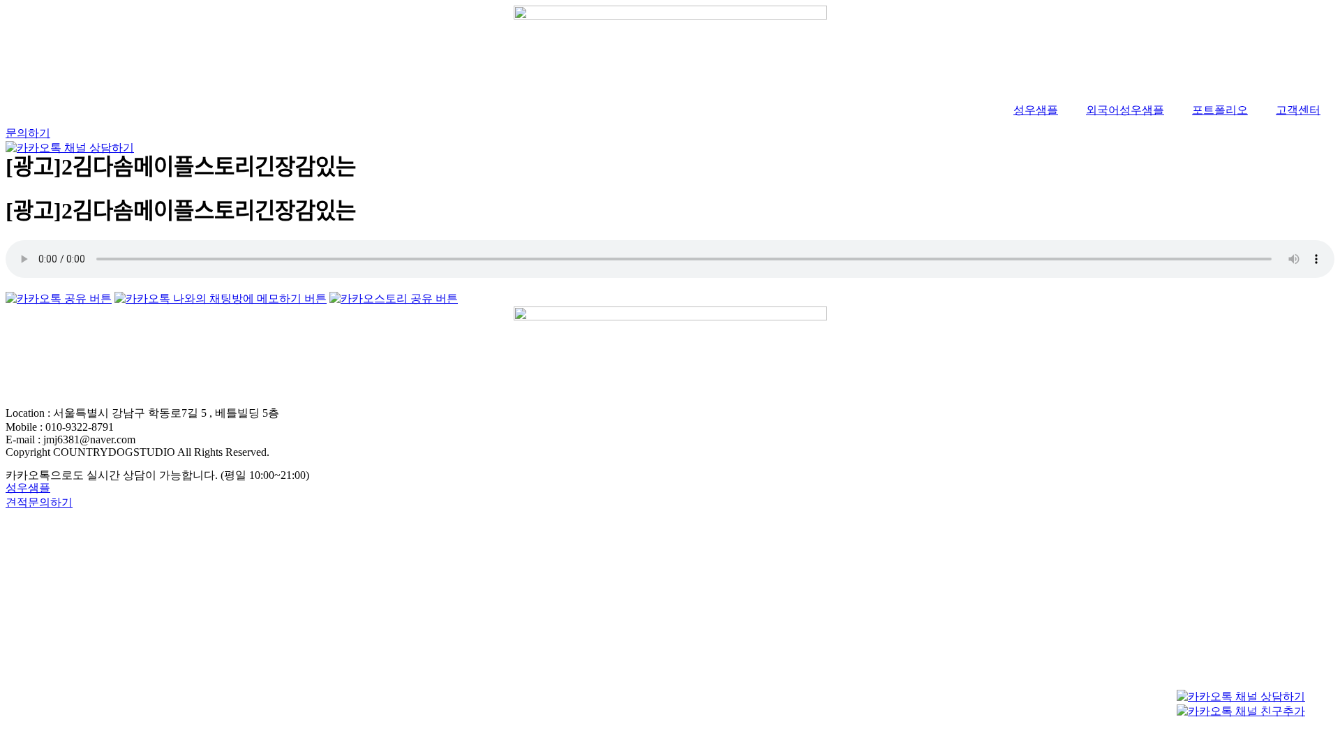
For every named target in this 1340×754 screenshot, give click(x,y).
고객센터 (1298, 110)
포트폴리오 (1220, 110)
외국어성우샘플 (1125, 110)
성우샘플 (1035, 110)
